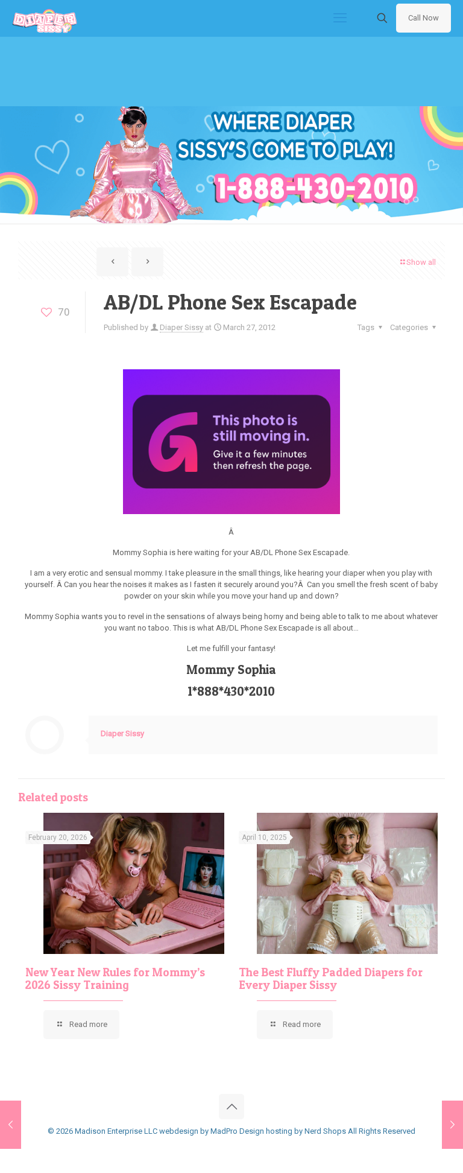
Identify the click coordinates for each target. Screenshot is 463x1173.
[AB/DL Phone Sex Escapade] (231, 511)
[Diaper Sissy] (44, 18)
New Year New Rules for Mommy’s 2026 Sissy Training (115, 978)
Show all (421, 262)
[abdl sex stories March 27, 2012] (452, 1125)
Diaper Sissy (181, 327)
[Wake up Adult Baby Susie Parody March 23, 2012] (10, 1125)
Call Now (423, 17)
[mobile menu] (340, 18)
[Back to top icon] (231, 1106)
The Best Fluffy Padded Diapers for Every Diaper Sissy (331, 978)
